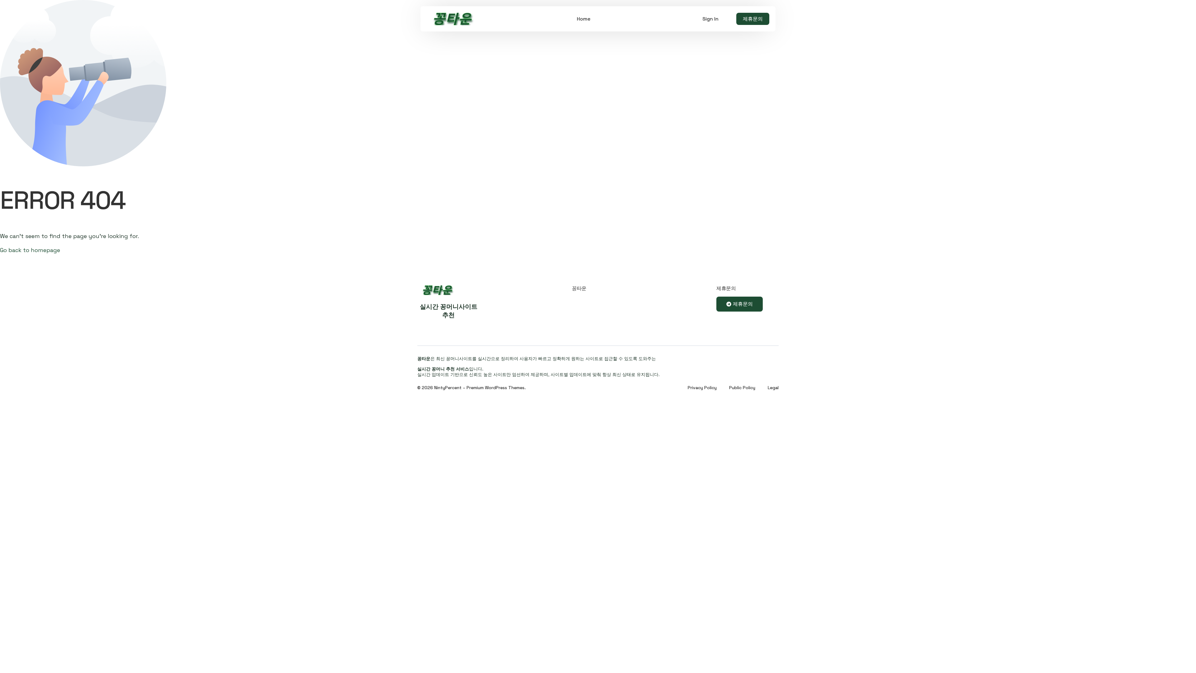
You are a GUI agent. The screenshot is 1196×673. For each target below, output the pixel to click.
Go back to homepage (30, 250)
